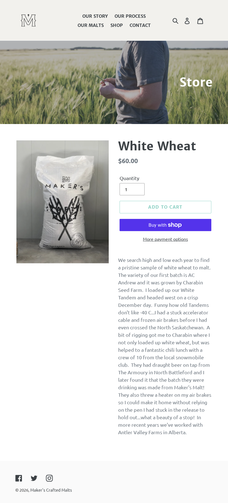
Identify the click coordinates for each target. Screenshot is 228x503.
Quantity (129, 178)
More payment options (165, 239)
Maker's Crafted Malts (51, 489)
